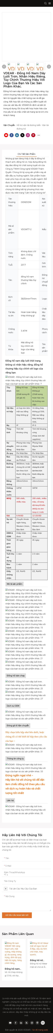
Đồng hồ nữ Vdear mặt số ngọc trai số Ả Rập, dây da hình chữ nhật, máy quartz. (38, 960)
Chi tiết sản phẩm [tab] (26, 154)
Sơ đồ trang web (40, 1030)
